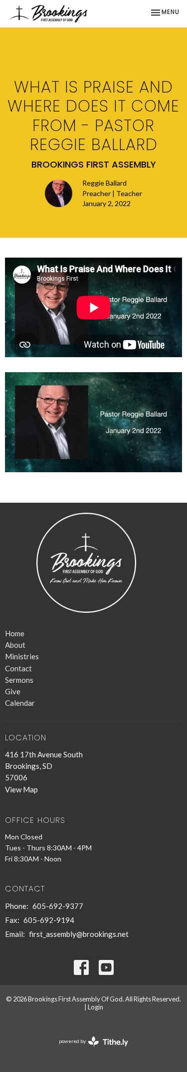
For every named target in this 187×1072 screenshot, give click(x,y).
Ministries (22, 656)
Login (95, 1007)
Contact (18, 668)
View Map (21, 789)
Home (14, 633)
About (15, 644)
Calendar (20, 702)
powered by (88, 1049)
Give (12, 691)
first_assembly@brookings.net (79, 933)
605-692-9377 (57, 905)
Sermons (19, 679)
